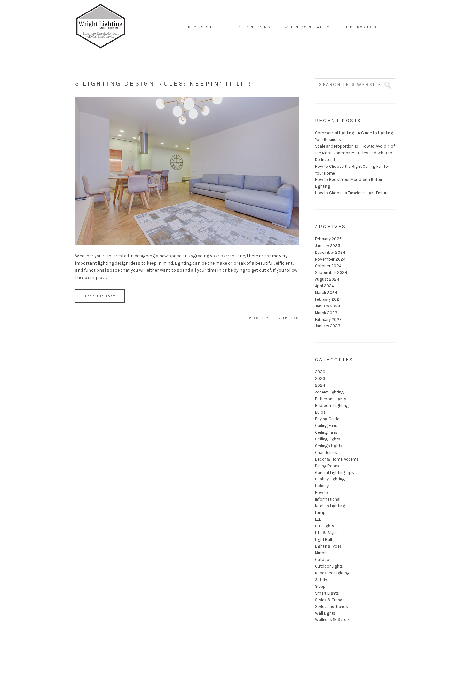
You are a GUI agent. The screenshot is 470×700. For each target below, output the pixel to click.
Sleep (320, 586)
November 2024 (330, 259)
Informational (327, 499)
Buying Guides (328, 418)
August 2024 (327, 279)
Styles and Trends (331, 606)
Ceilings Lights (328, 445)
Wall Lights (325, 613)
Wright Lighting (100, 12)
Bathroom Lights (330, 398)
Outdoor (323, 559)
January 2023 (327, 325)
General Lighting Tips (334, 472)
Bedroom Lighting (332, 405)
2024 (320, 385)
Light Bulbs (325, 539)
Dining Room (327, 465)
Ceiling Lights (327, 439)
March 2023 (326, 312)
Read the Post (99, 296)
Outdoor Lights (329, 566)
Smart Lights (327, 593)
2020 (254, 318)
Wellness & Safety (332, 619)
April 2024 (324, 286)
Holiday (322, 485)
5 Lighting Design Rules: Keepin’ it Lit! (163, 83)
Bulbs (320, 412)
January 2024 (327, 306)
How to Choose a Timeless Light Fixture (351, 193)
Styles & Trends (280, 318)
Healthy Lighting (330, 479)
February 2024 (328, 299)
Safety (321, 579)
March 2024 (326, 292)
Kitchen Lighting (330, 505)
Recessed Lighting (332, 573)
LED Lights (324, 526)
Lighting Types (328, 546)
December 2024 (330, 252)
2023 (320, 378)
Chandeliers (326, 452)
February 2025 (328, 239)
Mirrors (321, 552)
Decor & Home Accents (337, 459)
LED (318, 519)
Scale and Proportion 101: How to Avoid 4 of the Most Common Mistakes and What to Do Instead (355, 153)
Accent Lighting (329, 392)
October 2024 (328, 265)
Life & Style (326, 532)
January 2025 (327, 245)
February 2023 (328, 319)
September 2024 (331, 272)
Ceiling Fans (326, 425)
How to (321, 492)
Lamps (321, 512)
